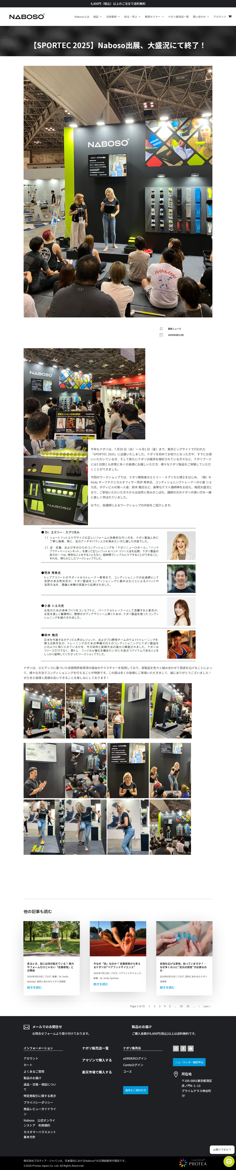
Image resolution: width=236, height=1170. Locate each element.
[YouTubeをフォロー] (191, 1048)
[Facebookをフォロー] (183, 1048)
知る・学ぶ (130, 16)
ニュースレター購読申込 (189, 1062)
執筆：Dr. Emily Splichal (106, 978)
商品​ (95, 16)
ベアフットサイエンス (130, 973)
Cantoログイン (133, 1065)
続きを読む (34, 987)
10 (181, 1006)
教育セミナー (152, 16)
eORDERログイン (135, 1058)
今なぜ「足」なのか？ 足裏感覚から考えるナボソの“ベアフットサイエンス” (116, 965)
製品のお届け (32, 1078)
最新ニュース (174, 328)
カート (28, 1065)
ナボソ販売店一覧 (178, 16)
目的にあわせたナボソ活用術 (51, 981)
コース (127, 1071)
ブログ (47, 976)
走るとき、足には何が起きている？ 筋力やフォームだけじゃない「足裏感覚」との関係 (50, 967)
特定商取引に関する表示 (40, 1095)
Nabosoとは (81, 16)
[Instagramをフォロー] (176, 1048)
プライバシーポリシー (38, 1102)
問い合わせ (199, 16)
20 (187, 1006)
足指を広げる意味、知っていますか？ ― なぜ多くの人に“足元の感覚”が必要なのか (183, 967)
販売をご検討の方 (135, 1090)
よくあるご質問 (34, 1071)
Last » (207, 1006)
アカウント (220, 16)
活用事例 (111, 16)
